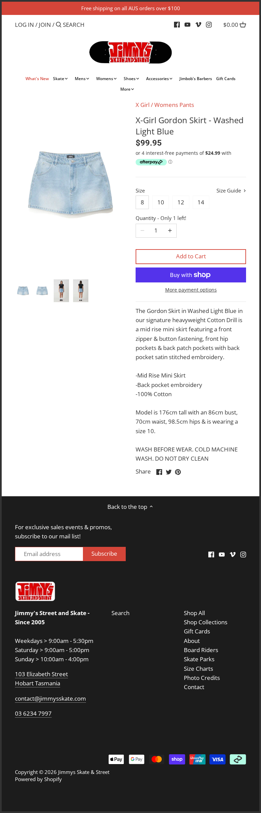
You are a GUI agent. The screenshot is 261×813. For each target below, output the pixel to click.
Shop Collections (205, 622)
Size (140, 190)
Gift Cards (197, 631)
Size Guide (229, 190)
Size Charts (198, 668)
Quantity (161, 218)
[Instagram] (209, 24)
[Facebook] (177, 24)
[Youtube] (187, 24)
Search (120, 613)
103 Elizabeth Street (41, 674)
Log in (24, 25)
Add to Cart (191, 256)
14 (200, 202)
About (192, 641)
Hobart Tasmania (37, 683)
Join (45, 25)
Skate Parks (199, 659)
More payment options (191, 289)
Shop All (194, 613)
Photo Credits (202, 678)
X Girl (143, 105)
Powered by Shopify (38, 779)
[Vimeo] (198, 24)
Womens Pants (174, 105)
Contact (194, 687)
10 (160, 202)
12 (180, 202)
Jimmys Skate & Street (83, 772)
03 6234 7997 (33, 713)
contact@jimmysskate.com (50, 698)
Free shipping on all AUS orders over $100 (130, 8)
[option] (23, 291)
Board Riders (201, 650)
